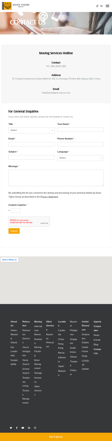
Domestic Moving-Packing (38, 347)
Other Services (38, 390)
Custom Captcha (17, 205)
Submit (14, 231)
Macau (61, 353)
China (61, 339)
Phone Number (65, 139)
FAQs (84, 356)
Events (97, 340)
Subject (13, 152)
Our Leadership (14, 351)
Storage (38, 373)
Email (12, 139)
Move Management (37, 364)
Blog (96, 344)
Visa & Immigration (26, 351)
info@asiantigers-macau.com (56, 93)
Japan (61, 366)
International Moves (38, 330)
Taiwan (73, 357)
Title (10, 124)
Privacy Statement (49, 197)
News (96, 335)
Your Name (63, 124)
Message (13, 166)
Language (63, 152)
